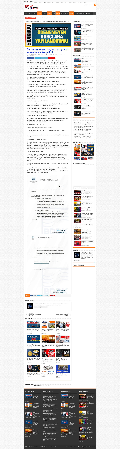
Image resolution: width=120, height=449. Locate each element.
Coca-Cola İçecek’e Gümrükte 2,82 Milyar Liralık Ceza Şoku (33, 345)
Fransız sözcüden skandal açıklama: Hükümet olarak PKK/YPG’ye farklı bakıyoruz (87, 43)
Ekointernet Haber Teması (89, 446)
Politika (44, 2)
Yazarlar (74, 2)
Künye (85, 2)
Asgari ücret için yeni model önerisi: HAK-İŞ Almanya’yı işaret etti (62, 345)
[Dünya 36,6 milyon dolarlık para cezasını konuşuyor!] (77, 192)
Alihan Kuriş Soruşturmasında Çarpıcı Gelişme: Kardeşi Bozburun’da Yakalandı (47, 360)
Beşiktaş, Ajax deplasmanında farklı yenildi (34, 314)
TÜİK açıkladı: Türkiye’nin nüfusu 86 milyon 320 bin (47, 374)
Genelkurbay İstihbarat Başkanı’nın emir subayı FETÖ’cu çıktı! (86, 231)
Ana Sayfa (26, 2)
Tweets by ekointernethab (79, 265)
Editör (29, 54)
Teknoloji (65, 2)
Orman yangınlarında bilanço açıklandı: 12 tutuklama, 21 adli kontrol (48, 345)
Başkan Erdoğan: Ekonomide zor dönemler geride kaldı (62, 314)
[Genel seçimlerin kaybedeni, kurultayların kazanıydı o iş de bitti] (77, 243)
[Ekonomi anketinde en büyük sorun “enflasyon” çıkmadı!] (77, 203)
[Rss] (84, 5)
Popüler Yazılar (77, 187)
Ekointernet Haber (74, 446)
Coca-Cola (39, 17)
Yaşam (70, 2)
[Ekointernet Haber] (32, 7)
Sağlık (61, 2)
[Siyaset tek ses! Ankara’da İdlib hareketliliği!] (77, 209)
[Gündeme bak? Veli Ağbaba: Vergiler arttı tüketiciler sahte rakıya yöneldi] (77, 215)
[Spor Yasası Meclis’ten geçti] (77, 221)
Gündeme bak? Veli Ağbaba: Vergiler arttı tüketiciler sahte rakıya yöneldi (87, 214)
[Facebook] (85, 5)
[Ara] (95, 5)
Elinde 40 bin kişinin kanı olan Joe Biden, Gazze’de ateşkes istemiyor (87, 32)
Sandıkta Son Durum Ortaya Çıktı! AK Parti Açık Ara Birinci (48, 331)
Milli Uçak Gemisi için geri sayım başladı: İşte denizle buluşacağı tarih (33, 331)
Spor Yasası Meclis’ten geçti (87, 219)
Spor (53, 2)
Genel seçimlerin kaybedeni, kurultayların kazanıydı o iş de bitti (87, 243)
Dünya (31, 2)
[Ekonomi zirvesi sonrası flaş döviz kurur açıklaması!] (77, 198)
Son (83, 187)
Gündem (48, 2)
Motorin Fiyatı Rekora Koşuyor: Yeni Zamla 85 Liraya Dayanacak (61, 359)
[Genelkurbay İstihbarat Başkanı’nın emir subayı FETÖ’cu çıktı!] (77, 231)
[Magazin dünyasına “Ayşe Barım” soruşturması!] (77, 237)
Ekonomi (40, 2)
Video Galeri (79, 2)
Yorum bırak (63, 54)
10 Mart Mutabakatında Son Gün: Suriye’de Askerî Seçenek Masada (87, 25)
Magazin (57, 2)
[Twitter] (87, 5)
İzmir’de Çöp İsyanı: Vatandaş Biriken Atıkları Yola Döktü (63, 375)
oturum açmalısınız (46, 385)
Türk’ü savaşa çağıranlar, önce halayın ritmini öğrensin (33, 374)
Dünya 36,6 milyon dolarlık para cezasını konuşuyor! (90, 396)
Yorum (91, 187)
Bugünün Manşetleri (35, 21)
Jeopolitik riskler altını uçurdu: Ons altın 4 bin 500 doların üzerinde (33, 359)
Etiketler (87, 187)
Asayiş (35, 2)
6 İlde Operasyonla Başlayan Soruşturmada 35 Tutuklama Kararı (62, 331)
